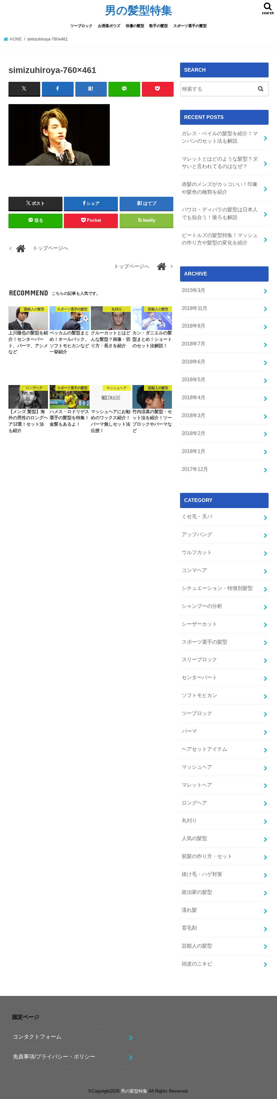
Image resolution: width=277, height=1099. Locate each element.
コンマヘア (194, 570)
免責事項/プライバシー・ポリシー (54, 1056)
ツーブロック (81, 26)
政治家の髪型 (197, 892)
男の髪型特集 (138, 10)
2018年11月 (194, 308)
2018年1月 (193, 451)
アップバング (197, 534)
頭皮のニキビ (197, 963)
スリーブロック (199, 659)
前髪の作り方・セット (207, 856)
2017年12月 (195, 469)
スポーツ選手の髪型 (190, 26)
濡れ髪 (189, 910)
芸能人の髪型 (197, 946)
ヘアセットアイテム (204, 749)
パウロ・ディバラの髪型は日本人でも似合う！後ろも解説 (220, 213)
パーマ (189, 731)
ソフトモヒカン (199, 695)
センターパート (199, 677)
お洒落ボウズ (109, 26)
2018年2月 (193, 433)
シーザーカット (199, 624)
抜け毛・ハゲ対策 (202, 874)
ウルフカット (197, 552)
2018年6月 (193, 361)
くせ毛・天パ (197, 516)
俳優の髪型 (135, 26)
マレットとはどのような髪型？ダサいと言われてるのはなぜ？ (220, 162)
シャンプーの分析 (202, 606)
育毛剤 (189, 928)
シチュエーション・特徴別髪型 (217, 588)
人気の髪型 (194, 838)
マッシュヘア (197, 767)
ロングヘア (194, 803)
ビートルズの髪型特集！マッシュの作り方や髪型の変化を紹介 (220, 239)
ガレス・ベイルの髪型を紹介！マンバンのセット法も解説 (220, 137)
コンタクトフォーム (37, 1036)
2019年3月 (193, 290)
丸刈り (189, 820)
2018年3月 (193, 415)
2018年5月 (193, 379)
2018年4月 (193, 397)
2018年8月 (193, 326)
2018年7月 (193, 344)
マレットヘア (197, 785)
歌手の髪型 (158, 26)
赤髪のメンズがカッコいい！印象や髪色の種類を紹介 (220, 188)
